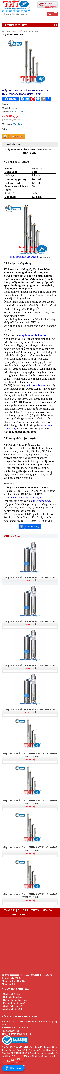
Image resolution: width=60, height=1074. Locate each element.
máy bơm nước (41, 500)
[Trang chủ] (4, 31)
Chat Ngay (15, 1068)
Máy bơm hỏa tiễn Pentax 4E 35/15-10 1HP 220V (30, 621)
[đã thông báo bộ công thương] (15, 1044)
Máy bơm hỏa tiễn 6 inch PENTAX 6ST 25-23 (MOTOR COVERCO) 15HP (30, 896)
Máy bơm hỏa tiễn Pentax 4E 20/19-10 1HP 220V (30, 709)
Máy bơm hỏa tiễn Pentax (24, 256)
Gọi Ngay (15, 1059)
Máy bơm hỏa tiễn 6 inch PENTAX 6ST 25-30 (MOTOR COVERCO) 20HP (30, 849)
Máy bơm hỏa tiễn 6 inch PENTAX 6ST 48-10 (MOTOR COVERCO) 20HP (30, 802)
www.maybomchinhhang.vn (27, 497)
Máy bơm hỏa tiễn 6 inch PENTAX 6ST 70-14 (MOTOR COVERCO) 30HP (30, 755)
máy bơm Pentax (35, 385)
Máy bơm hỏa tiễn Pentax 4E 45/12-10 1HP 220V (30, 577)
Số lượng (6, 129)
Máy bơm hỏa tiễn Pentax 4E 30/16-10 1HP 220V (30, 665)
